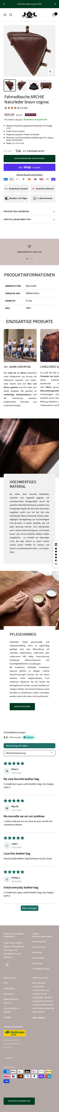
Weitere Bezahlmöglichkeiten (29, 174)
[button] (12, 108)
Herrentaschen (39, 947)
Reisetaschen (38, 957)
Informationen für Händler (12, 1010)
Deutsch (9, 1058)
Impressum (9, 993)
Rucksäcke (37, 952)
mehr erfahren (22, 706)
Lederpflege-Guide (41, 968)
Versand (18, 119)
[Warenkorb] (53, 14)
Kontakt (7, 1017)
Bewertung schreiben (17, 745)
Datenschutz (9, 988)
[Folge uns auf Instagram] (7, 964)
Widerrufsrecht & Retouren (11, 1001)
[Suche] (10, 14)
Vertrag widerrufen (19, 1101)
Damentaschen (39, 941)
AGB (5, 983)
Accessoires (38, 963)
